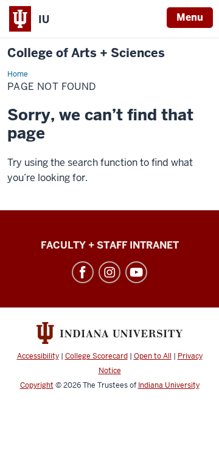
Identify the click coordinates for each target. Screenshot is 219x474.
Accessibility (38, 356)
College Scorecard (96, 356)
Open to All (153, 356)
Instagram (109, 272)
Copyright (37, 385)
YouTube (136, 272)
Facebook (83, 272)
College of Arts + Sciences (86, 53)
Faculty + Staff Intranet (110, 245)
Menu (189, 17)
